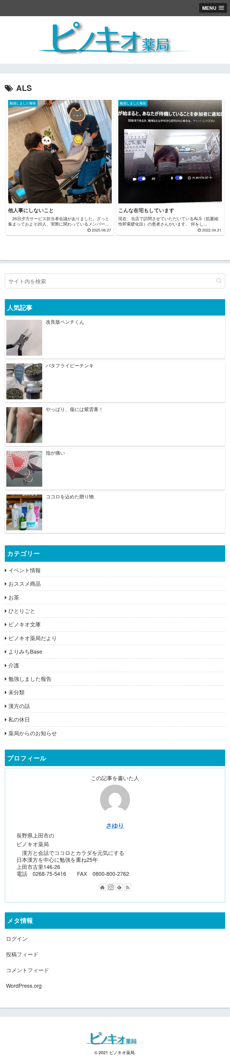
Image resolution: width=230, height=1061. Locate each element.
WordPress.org (24, 985)
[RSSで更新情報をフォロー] (127, 886)
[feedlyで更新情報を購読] (119, 886)
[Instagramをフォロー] (110, 886)
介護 (13, 665)
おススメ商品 (24, 583)
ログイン (17, 938)
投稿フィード (22, 954)
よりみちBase (25, 651)
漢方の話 (19, 706)
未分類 (16, 692)
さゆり (115, 825)
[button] (219, 280)
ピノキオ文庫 (24, 624)
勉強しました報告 (30, 678)
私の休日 (19, 719)
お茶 (13, 597)
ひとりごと (21, 610)
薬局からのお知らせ (32, 733)
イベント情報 (24, 570)
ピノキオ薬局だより (32, 638)
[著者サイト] (102, 886)
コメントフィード (27, 970)
